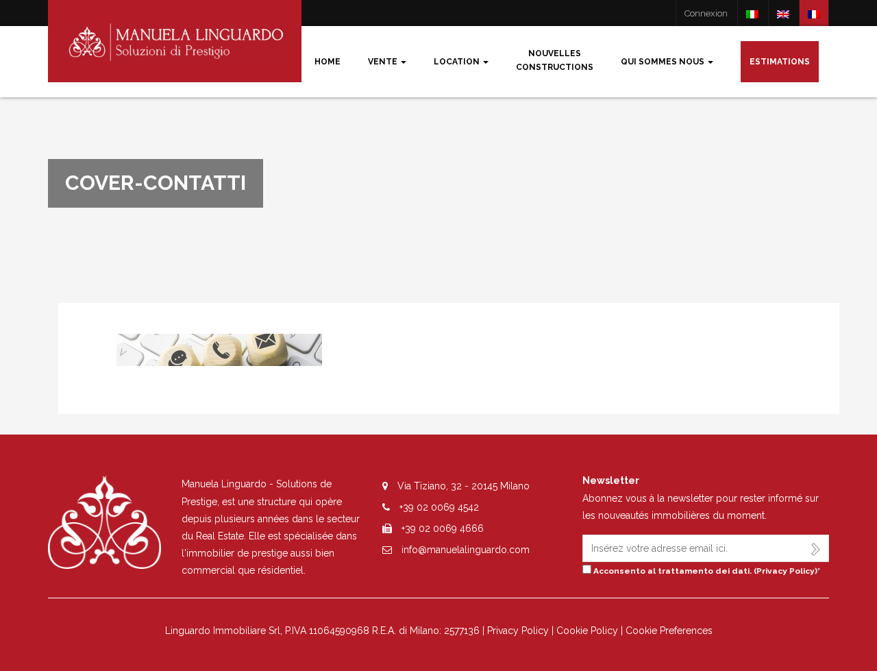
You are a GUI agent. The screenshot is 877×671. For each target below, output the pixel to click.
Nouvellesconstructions (554, 60)
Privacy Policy (785, 571)
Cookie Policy (587, 630)
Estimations (780, 61)
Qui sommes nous (663, 61)
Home (327, 61)
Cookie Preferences (669, 630)
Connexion (706, 13)
